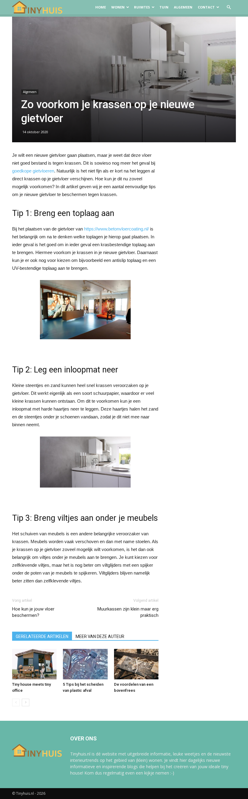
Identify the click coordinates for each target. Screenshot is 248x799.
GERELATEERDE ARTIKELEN (42, 636)
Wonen (118, 7)
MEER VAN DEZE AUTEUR (100, 636)
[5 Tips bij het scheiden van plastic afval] (85, 664)
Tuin (163, 7)
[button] (228, 7)
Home (100, 7)
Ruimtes (142, 7)
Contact (206, 7)
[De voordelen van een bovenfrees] (136, 664)
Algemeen (183, 7)
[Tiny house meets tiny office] (34, 664)
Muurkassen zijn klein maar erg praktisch (127, 612)
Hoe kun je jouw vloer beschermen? (33, 612)
